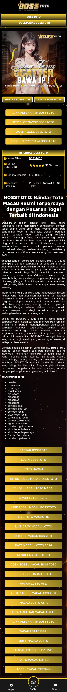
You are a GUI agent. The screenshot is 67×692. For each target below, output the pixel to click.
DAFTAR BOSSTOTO (33, 450)
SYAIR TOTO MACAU (33, 498)
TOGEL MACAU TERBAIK (34, 669)
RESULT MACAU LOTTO (33, 555)
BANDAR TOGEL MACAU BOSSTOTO (33, 593)
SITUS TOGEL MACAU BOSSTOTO (33, 479)
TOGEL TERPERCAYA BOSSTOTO (33, 141)
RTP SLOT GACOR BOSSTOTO (33, 122)
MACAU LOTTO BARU (33, 631)
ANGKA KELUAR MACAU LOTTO (33, 612)
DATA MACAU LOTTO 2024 (33, 545)
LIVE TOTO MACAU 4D (33, 517)
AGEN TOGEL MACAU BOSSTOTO (34, 564)
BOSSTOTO (35, 158)
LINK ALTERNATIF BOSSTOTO (33, 112)
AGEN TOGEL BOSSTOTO (33, 131)
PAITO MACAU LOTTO (33, 660)
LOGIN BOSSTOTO (33, 459)
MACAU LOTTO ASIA (33, 602)
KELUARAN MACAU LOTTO (33, 574)
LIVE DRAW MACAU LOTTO (33, 526)
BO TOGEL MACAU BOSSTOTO (34, 536)
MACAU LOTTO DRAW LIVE (33, 650)
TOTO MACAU (33, 469)
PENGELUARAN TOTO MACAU (34, 488)
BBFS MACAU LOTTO (33, 640)
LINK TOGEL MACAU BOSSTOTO (33, 507)
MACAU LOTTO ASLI (34, 583)
